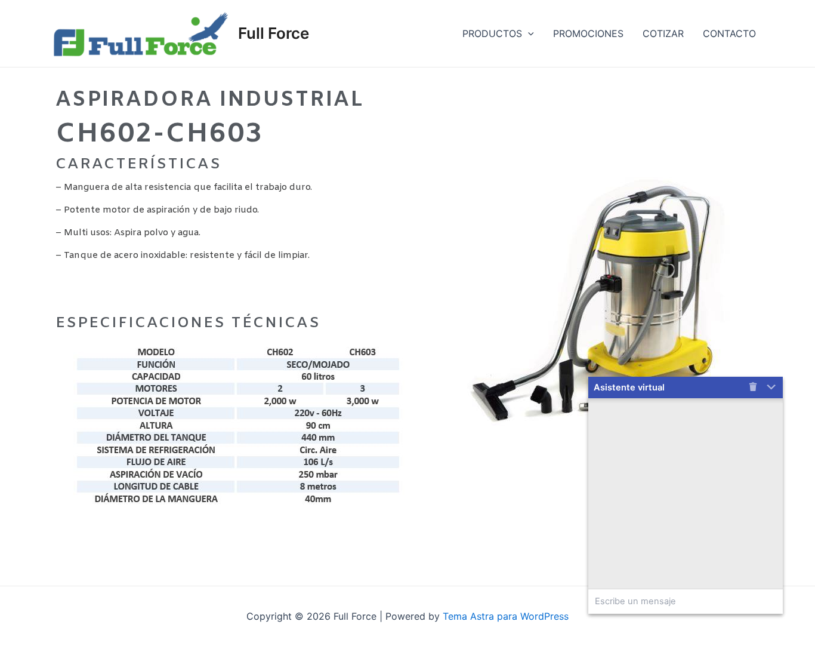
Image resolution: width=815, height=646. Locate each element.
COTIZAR (663, 33)
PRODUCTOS (492, 33)
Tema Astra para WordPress (506, 616)
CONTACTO (729, 33)
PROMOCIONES (588, 33)
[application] (528, 33)
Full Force (273, 33)
